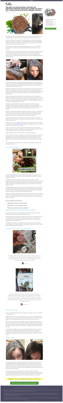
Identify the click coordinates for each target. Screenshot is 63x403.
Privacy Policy (25, 386)
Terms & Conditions (32, 386)
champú (18, 122)
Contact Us (38, 386)
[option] (60, 402)
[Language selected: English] (60, 402)
